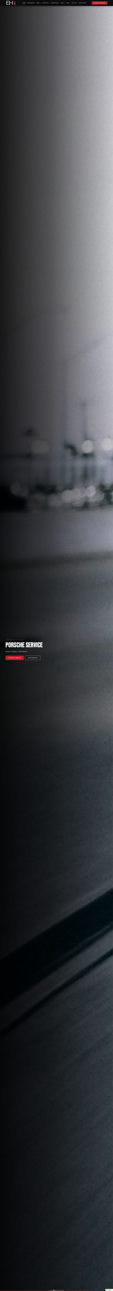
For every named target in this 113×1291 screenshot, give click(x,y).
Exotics (74, 2)
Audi (62, 2)
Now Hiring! (82, 2)
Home (24, 2)
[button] (51, 1290)
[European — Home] (11, 3)
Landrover (54, 2)
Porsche (45, 2)
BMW (38, 2)
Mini (67, 2)
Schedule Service (99, 3)
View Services (33, 661)
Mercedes (31, 2)
